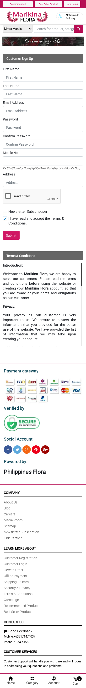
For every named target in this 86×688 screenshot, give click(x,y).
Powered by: (15, 461)
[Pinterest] (36, 449)
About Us (10, 502)
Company (12, 492)
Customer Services (20, 651)
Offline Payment (15, 575)
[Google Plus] (45, 449)
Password (10, 119)
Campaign (11, 599)
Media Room (13, 520)
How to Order (13, 570)
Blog (7, 508)
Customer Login (15, 564)
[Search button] (78, 29)
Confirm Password (17, 136)
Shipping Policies (16, 581)
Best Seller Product (48, 4)
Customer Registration (20, 558)
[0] (75, 678)
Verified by (14, 408)
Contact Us (13, 622)
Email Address (13, 102)
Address (9, 174)
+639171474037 (24, 636)
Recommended (18, 4)
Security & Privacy (17, 587)
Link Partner (13, 538)
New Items (72, 4)
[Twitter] (17, 449)
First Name (11, 69)
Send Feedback (20, 630)
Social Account (18, 439)
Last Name (11, 86)
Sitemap (10, 526)
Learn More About (20, 548)
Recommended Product (21, 605)
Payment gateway (21, 371)
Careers (9, 514)
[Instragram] (26, 449)
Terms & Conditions (18, 593)
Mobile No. (11, 153)
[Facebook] (8, 449)
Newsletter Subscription (21, 532)
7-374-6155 (20, 642)
